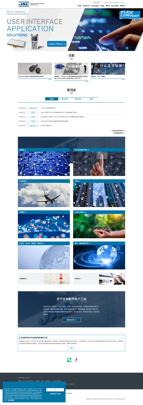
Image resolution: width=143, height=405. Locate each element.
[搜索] (94, 2)
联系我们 (71, 384)
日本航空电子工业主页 (24, 378)
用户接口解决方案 (28, 381)
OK (55, 389)
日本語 (111, 2)
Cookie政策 (11, 400)
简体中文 (117, 2)
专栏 (71, 348)
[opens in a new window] (69, 359)
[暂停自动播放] (127, 48)
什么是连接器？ (57, 381)
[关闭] (62, 384)
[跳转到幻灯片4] (72, 48)
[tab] (51, 98)
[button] (3, 29)
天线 (42, 381)
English (107, 2)
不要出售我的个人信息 (55, 393)
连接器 (20, 381)
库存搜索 (47, 381)
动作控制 (37, 381)
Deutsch (123, 2)
